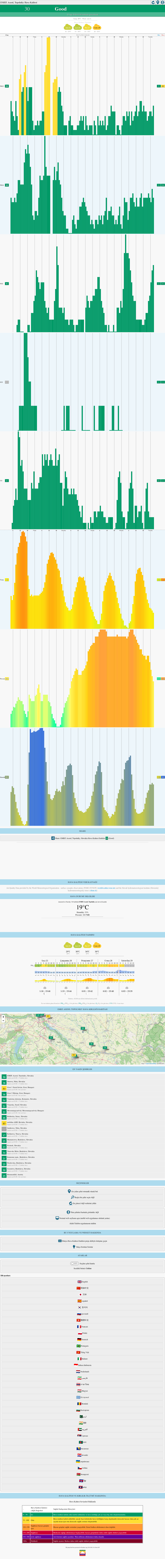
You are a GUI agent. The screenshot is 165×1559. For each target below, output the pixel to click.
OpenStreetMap (151, 1063)
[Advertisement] (72, 861)
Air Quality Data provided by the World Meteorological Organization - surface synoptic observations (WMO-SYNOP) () (60, 888)
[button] (48, 1018)
